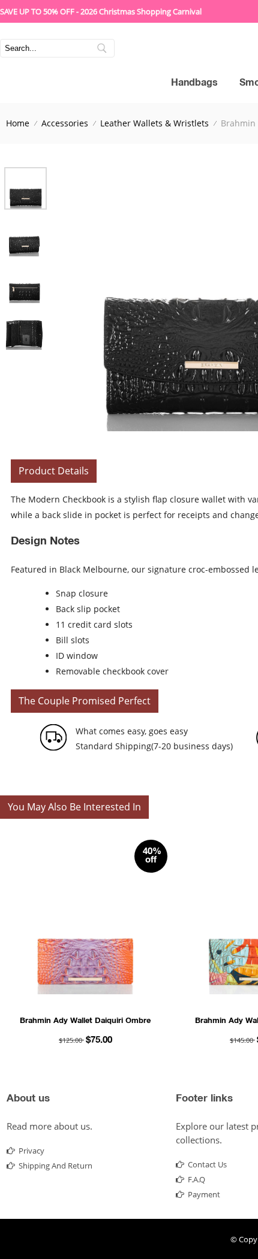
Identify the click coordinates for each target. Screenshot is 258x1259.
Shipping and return (55, 1165)
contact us (207, 1164)
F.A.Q (196, 1179)
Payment (204, 1194)
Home (17, 123)
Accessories (64, 123)
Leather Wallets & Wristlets (154, 123)
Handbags (194, 84)
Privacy (31, 1150)
